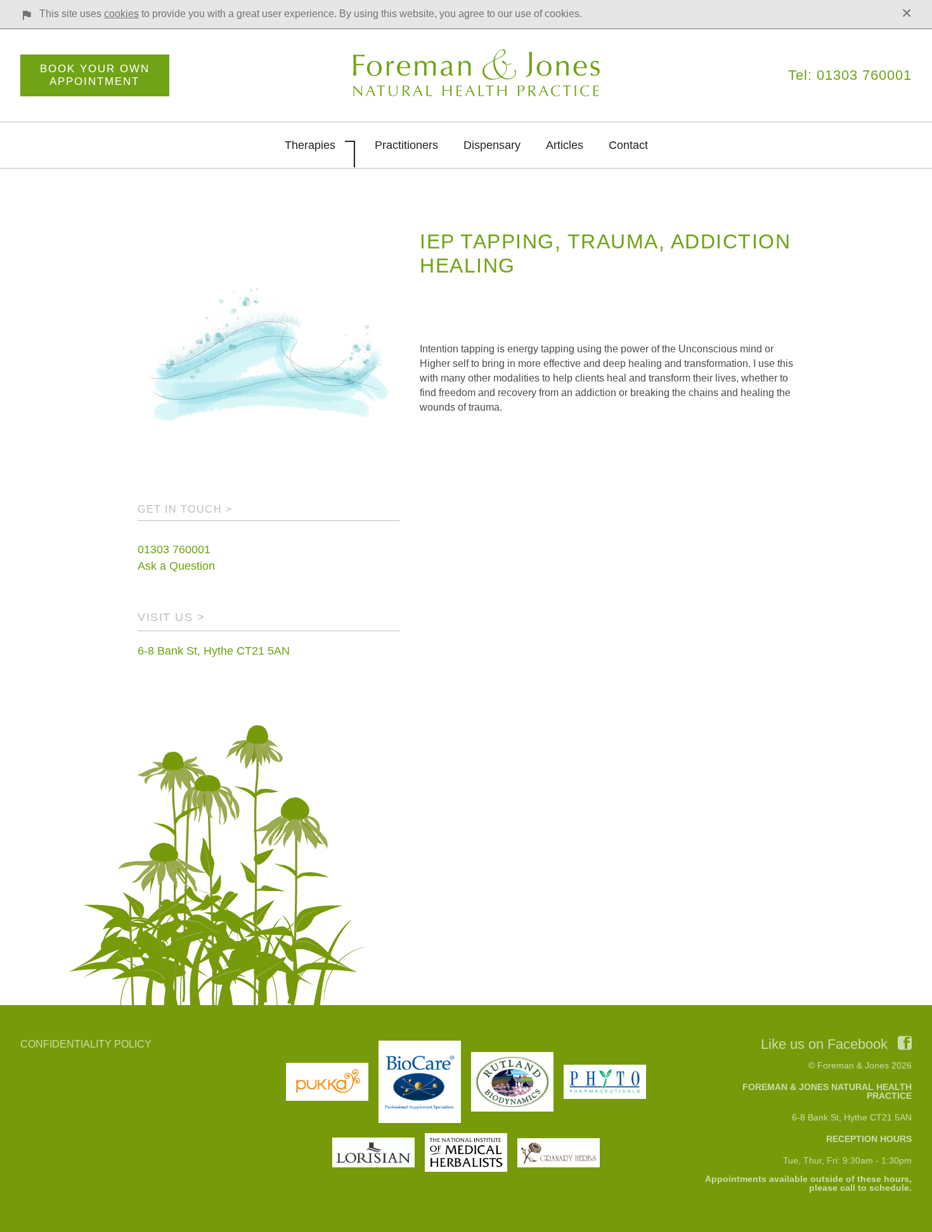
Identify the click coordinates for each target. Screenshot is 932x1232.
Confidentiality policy (86, 1044)
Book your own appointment (95, 75)
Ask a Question (176, 566)
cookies (121, 13)
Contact (628, 145)
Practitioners (406, 145)
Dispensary (492, 145)
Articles (564, 145)
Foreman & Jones (478, 73)
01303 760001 (174, 549)
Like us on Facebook (824, 1044)
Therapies (310, 145)
